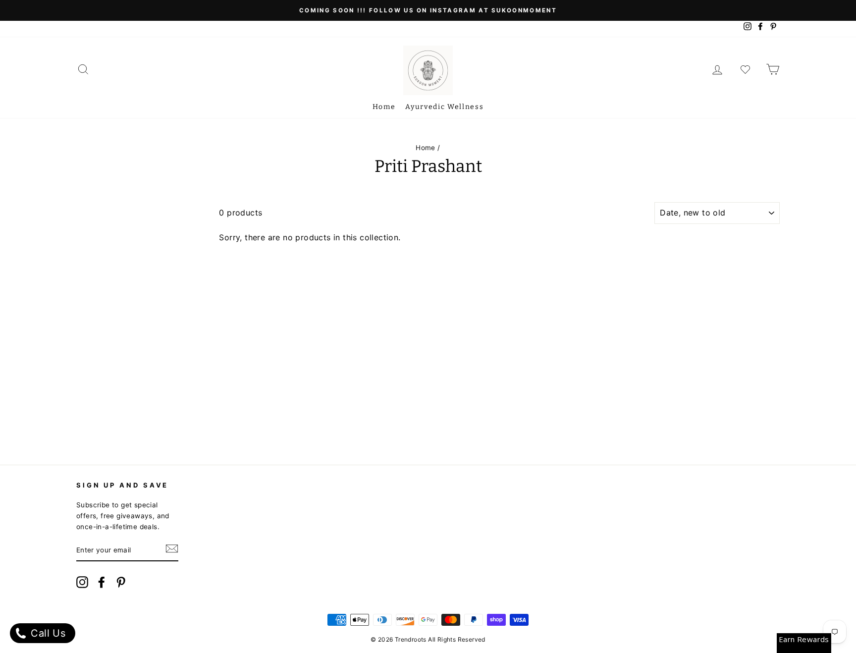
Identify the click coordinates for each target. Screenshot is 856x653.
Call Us (46, 633)
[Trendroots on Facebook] (101, 584)
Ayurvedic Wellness (444, 107)
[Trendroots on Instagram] (82, 584)
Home (384, 107)
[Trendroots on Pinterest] (121, 584)
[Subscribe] (171, 551)
